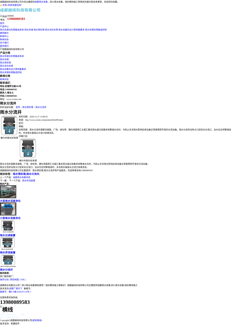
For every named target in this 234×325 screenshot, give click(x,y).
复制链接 (37, 320)
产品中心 (4, 26)
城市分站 (4, 279)
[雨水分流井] (9, 138)
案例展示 (4, 33)
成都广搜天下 (15, 288)
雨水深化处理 (51, 30)
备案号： (4, 292)
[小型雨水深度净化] (8, 215)
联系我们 (4, 46)
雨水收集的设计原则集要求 (71, 30)
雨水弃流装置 (28, 180)
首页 (2, 23)
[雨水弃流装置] (8, 249)
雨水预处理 (39, 30)
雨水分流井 (40, 107)
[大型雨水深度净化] (8, 197)
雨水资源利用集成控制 (96, 30)
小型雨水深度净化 (10, 218)
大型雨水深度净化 (10, 200)
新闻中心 (4, 36)
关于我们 (4, 43)
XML (22, 279)
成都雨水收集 (41, 2)
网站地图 (14, 279)
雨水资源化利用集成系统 (12, 30)
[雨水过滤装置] (8, 232)
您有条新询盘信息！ (13, 5)
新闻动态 (4, 39)
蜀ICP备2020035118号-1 (20, 292)
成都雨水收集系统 (21, 177)
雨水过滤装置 (7, 235)
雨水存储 (28, 30)
